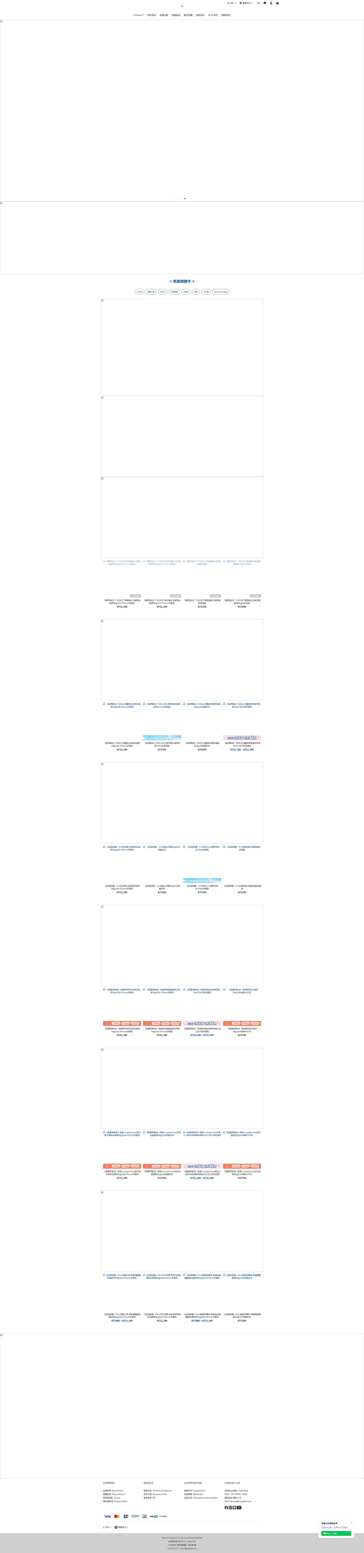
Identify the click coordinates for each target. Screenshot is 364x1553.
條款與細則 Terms (111, 1497)
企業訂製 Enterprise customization (201, 1497)
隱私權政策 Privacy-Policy (115, 1501)
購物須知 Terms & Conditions (157, 1490)
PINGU (162, 291)
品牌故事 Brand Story (113, 1490)
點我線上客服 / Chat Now (236, 1490)
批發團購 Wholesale (193, 1494)
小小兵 (139, 291)
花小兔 (206, 291)
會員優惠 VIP (149, 1497)
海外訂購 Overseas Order (155, 1494)
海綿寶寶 (174, 291)
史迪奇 (186, 291)
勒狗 (196, 291)
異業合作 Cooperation (194, 1490)
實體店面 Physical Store (114, 1494)
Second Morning (220, 291)
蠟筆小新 (151, 291)
